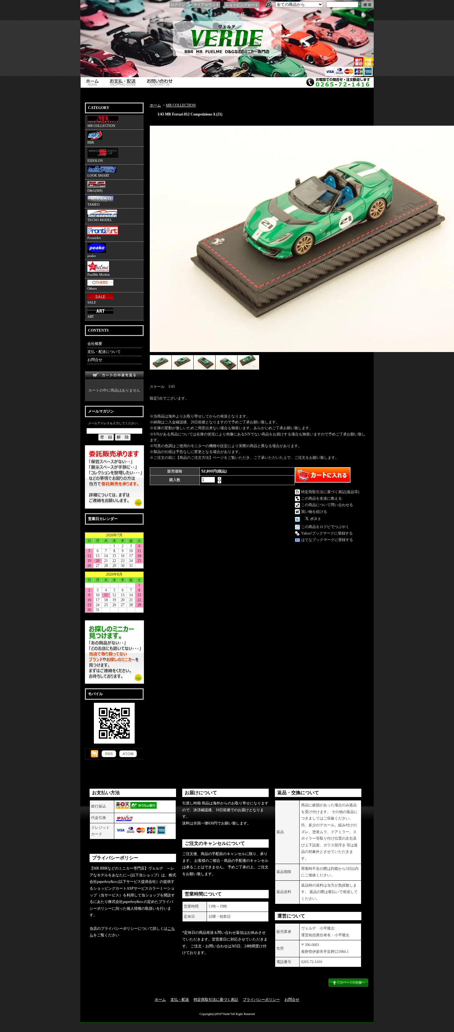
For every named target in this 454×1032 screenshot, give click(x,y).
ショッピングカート (242, 5)
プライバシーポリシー (261, 999)
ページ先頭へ (348, 982)
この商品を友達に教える (321, 498)
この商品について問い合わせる (327, 505)
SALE (91, 302)
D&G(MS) (95, 190)
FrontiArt (94, 238)
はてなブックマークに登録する (327, 540)
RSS (109, 753)
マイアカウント (206, 4)
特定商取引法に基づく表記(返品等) (330, 492)
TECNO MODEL (99, 220)
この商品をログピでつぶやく (325, 527)
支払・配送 (179, 999)
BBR (90, 142)
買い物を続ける (314, 512)
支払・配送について (124, 82)
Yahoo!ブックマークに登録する (327, 533)
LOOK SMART (98, 175)
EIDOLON (95, 160)
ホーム (93, 82)
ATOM (128, 753)
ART (90, 316)
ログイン (177, 4)
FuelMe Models (98, 274)
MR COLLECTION (101, 126)
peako (91, 256)
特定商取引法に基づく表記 (216, 999)
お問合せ (161, 82)
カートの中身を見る (114, 375)
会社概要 (94, 344)
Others (92, 288)
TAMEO (93, 204)
